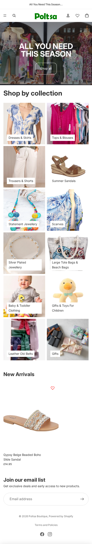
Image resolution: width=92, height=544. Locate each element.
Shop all (46, 68)
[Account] (68, 15)
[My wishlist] (77, 15)
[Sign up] (82, 499)
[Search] (14, 15)
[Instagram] (49, 534)
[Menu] (5, 15)
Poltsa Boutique (38, 516)
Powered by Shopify (61, 516)
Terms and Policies (46, 525)
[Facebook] (42, 534)
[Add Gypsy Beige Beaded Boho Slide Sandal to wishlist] (52, 388)
